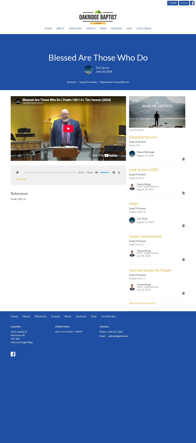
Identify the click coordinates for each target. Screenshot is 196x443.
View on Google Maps (22, 342)
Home (48, 28)
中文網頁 (173, 3)
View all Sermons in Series (142, 303)
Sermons (116, 28)
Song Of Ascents (88, 81)
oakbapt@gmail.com (118, 336)
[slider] (49, 172)
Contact (184, 3)
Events (91, 28)
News (103, 28)
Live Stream (144, 28)
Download (21, 179)
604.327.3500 (115, 331)
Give (129, 28)
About (60, 28)
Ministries (75, 28)
